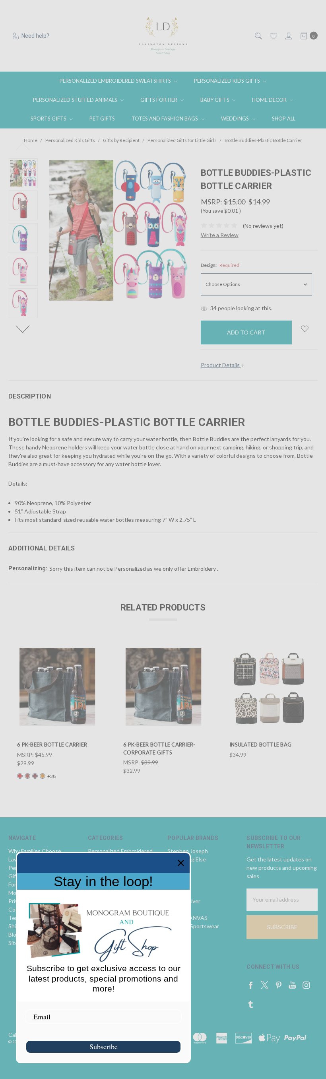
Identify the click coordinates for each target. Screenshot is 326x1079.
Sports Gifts (49, 118)
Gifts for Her (159, 100)
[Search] (258, 36)
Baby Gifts (215, 100)
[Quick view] (92, 651)
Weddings (235, 118)
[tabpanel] (57, 713)
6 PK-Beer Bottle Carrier (52, 744)
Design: (220, 265)
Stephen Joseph (187, 851)
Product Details (221, 365)
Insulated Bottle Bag (260, 744)
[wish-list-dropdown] (305, 329)
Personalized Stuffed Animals (75, 100)
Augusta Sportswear (193, 926)
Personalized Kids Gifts (227, 81)
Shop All (283, 118)
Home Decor (270, 100)
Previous (23, 146)
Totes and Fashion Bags (165, 118)
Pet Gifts (102, 118)
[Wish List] (273, 36)
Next (23, 328)
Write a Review (220, 234)
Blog (13, 934)
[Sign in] (288, 36)
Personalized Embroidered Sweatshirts (116, 81)
